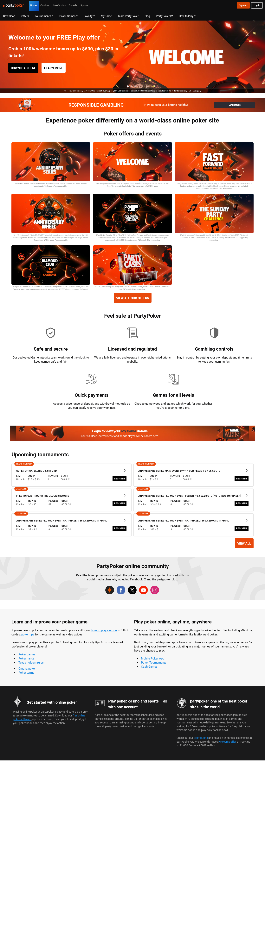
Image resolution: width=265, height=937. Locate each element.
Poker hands (26, 658)
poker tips (27, 634)
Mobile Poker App (152, 658)
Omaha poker (27, 668)
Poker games (27, 654)
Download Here (23, 68)
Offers (25, 16)
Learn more (53, 68)
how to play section (104, 630)
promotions (201, 737)
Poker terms (26, 672)
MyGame (106, 16)
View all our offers (132, 298)
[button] (128, 86)
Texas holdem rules (31, 662)
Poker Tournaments (153, 662)
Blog (147, 16)
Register (119, 478)
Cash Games (149, 666)
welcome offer (227, 741)
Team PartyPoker (128, 16)
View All (244, 543)
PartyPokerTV (164, 16)
